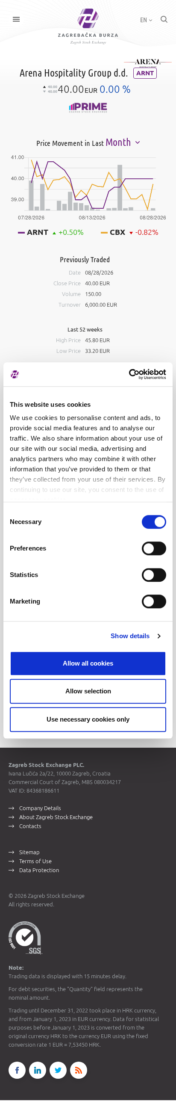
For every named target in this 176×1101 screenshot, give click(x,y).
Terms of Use (35, 861)
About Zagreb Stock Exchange (56, 817)
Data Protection (39, 870)
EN (144, 20)
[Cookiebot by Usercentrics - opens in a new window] (128, 374)
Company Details (40, 808)
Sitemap (29, 852)
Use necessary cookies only (88, 719)
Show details (130, 635)
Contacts (30, 826)
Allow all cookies (88, 663)
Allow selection (88, 691)
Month (119, 142)
